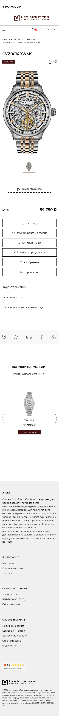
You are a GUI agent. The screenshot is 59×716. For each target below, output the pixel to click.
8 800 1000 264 (12, 6)
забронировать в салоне (32, 233)
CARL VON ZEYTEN (34, 39)
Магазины (8, 563)
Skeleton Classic (13, 42)
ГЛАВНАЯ (7, 39)
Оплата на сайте (11, 640)
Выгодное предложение (31, 252)
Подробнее (29, 431)
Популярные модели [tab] (28, 367)
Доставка (7, 573)
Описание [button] (10, 297)
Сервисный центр (13, 568)
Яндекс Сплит (10, 645)
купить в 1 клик (31, 242)
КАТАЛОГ (18, 39)
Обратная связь (11, 604)
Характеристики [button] (14, 287)
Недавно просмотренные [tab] (28, 374)
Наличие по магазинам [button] (20, 307)
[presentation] (3, 418)
